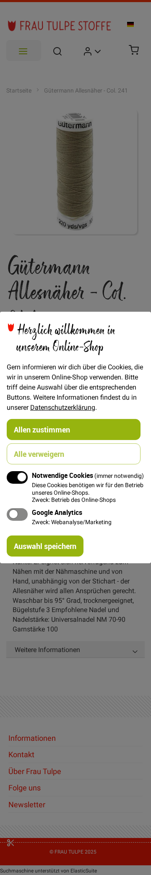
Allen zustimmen (42, 429)
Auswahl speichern (45, 546)
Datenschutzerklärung (62, 407)
